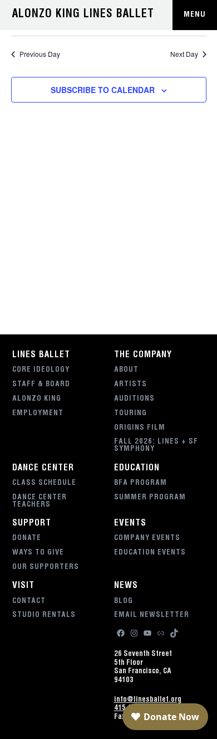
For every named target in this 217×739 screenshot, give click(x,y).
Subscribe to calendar (103, 89)
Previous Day (39, 54)
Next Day (184, 54)
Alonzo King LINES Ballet (83, 15)
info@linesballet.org (147, 700)
